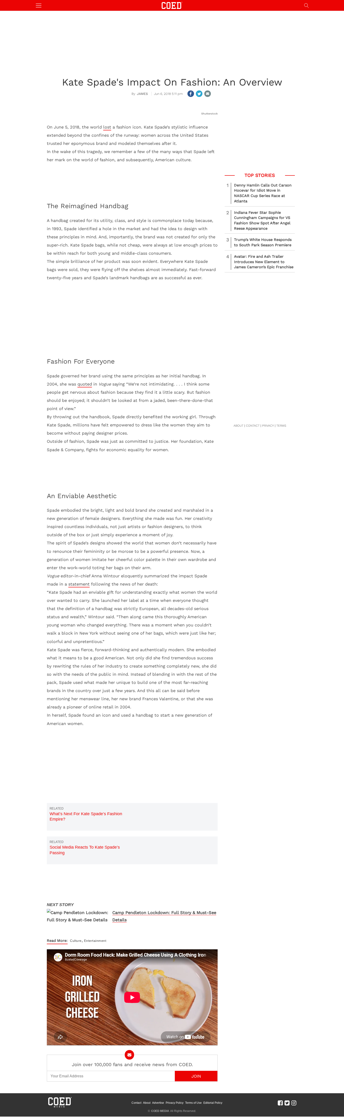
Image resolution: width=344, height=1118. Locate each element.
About (146, 1102)
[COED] (172, 5)
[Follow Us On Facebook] (280, 1102)
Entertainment (95, 941)
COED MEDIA (160, 1111)
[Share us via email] (207, 93)
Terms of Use (193, 1102)
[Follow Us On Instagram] (294, 1102)
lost (107, 127)
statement (79, 584)
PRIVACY (268, 425)
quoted (84, 384)
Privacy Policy (174, 1102)
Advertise (158, 1102)
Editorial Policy (212, 1102)
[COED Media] (59, 1107)
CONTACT (253, 425)
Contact (136, 1102)
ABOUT (238, 425)
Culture (76, 941)
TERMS (281, 425)
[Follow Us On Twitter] (287, 1102)
